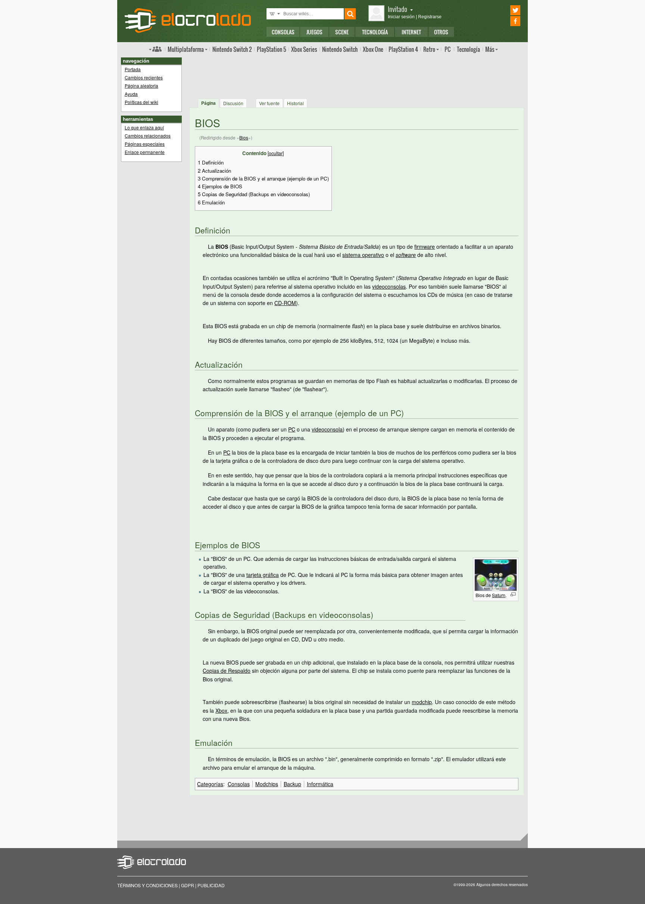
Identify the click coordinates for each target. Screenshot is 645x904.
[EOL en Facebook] (504, 21)
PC (448, 49)
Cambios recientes (144, 77)
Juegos (314, 32)
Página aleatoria (141, 85)
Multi (186, 49)
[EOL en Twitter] (504, 10)
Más (489, 49)
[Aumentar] (513, 594)
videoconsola (327, 429)
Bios (243, 137)
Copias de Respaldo (226, 670)
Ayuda (131, 94)
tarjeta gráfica (262, 574)
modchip (422, 702)
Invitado (397, 8)
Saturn (498, 595)
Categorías (210, 784)
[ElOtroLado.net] (188, 20)
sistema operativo (363, 254)
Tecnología (375, 32)
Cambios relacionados (148, 135)
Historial (295, 103)
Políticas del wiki (141, 102)
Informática (320, 784)
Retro (429, 49)
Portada (133, 69)
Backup (292, 784)
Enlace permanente (145, 152)
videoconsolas (389, 286)
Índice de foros (155, 49)
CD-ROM (285, 303)
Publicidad (211, 885)
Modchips (266, 784)
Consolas (283, 32)
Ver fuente (269, 103)
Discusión (233, 103)
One (373, 49)
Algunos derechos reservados (502, 884)
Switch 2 (232, 49)
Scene (342, 32)
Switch (340, 49)
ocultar (276, 153)
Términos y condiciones (147, 885)
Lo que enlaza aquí (144, 127)
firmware (424, 246)
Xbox (304, 49)
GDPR (187, 885)
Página (208, 103)
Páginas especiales (145, 144)
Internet (411, 32)
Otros (441, 32)
